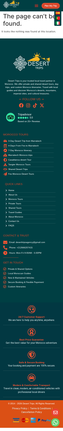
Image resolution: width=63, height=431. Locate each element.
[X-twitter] (42, 105)
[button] (36, 6)
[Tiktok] (35, 105)
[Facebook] (21, 105)
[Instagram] (28, 105)
